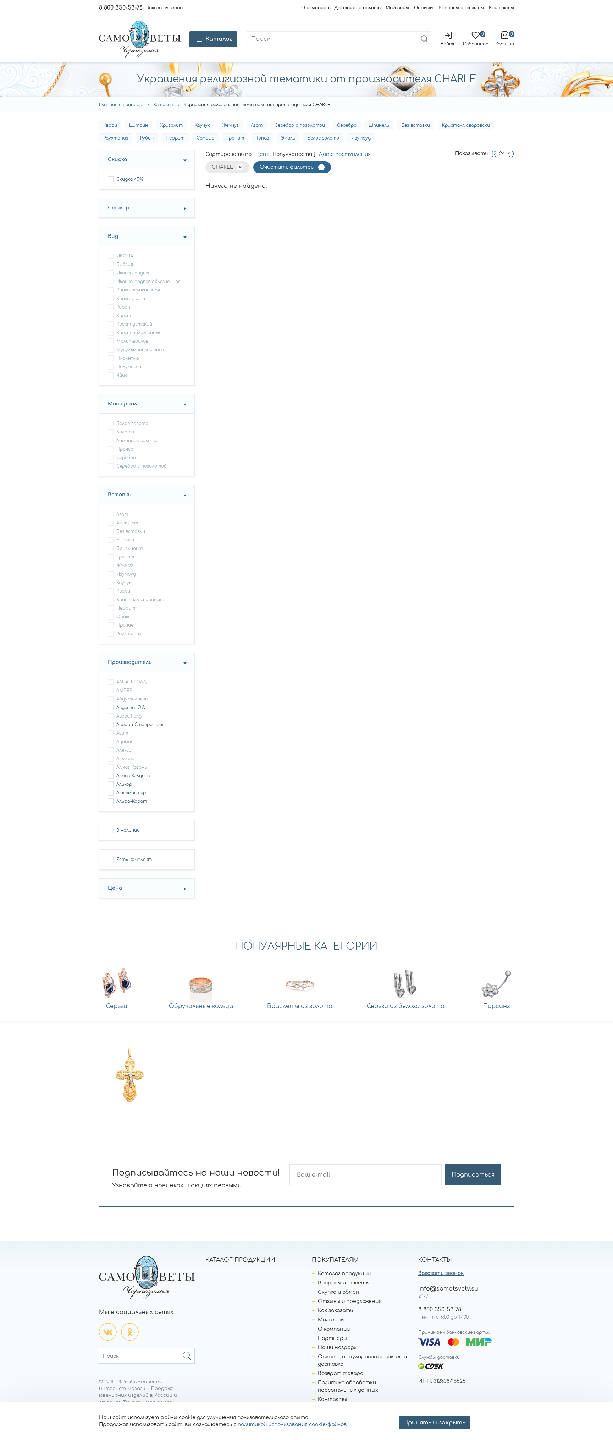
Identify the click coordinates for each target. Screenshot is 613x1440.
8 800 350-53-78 (121, 8)
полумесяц (128, 366)
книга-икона (130, 298)
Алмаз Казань (131, 767)
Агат (257, 125)
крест (123, 315)
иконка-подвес (133, 273)
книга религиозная (138, 290)
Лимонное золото (137, 440)
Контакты (501, 7)
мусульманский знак (140, 349)
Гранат (235, 138)
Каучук (202, 125)
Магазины (397, 7)
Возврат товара (340, 1373)
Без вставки (415, 125)
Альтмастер (131, 792)
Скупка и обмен (338, 1292)
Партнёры (332, 1338)
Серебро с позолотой (300, 125)
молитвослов (132, 341)
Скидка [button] (117, 159)
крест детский (134, 324)
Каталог (163, 104)
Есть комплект (134, 859)
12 (494, 153)
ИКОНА (124, 255)
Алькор (124, 784)
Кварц (110, 125)
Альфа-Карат (131, 801)
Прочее (124, 449)
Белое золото (323, 138)
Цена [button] (115, 888)
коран (123, 307)
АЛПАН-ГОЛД (131, 682)
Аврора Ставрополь (139, 724)
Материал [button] (122, 404)
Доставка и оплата (357, 7)
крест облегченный (139, 332)
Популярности (292, 154)
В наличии (128, 830)
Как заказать (335, 1310)
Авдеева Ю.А (130, 707)
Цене (262, 154)
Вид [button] (113, 236)
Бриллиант (129, 548)
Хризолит (171, 125)
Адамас (124, 741)
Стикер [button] (118, 208)
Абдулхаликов (132, 699)
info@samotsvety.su (448, 1289)
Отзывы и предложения (349, 1301)
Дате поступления (345, 154)
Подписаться (473, 1175)
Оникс (123, 616)
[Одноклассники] (130, 1332)
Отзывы (423, 7)
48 (511, 153)
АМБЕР (124, 690)
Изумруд (361, 138)
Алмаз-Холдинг (133, 775)
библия (124, 264)
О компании (315, 7)
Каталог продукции (344, 1273)
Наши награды (338, 1347)
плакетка (127, 358)
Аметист (127, 522)
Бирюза (125, 540)
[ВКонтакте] (108, 1332)
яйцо (122, 375)
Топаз (262, 138)
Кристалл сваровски (466, 125)
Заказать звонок (441, 1273)
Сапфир (205, 138)
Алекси (124, 750)
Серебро (347, 125)
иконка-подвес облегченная (148, 281)
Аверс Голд (129, 716)
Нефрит (175, 138)
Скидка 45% (129, 179)
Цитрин (138, 125)
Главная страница (120, 104)
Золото (125, 432)
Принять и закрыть (434, 1422)
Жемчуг (230, 125)
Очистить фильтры (287, 167)
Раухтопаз (115, 138)
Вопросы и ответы (461, 7)
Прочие (124, 625)
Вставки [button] (120, 494)
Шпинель (379, 125)
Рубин (147, 138)
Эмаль (288, 138)
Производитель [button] (130, 662)
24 (502, 153)
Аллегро (125, 758)
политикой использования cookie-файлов (292, 1424)
